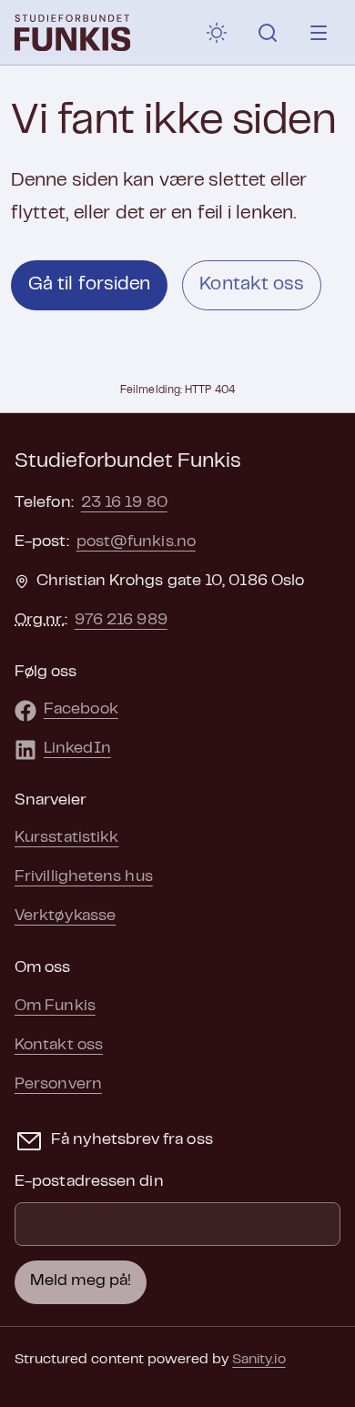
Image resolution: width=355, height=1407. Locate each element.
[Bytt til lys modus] (216, 33)
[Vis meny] (318, 33)
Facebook (81, 710)
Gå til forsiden (89, 285)
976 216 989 (121, 620)
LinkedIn (77, 749)
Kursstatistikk (66, 838)
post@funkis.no (136, 542)
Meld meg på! (80, 1281)
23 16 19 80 (124, 503)
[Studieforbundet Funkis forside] (72, 33)
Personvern (58, 1085)
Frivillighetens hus (84, 877)
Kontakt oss (251, 285)
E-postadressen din (89, 1182)
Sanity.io (258, 1359)
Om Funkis (55, 1006)
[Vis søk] (267, 33)
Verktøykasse (65, 916)
